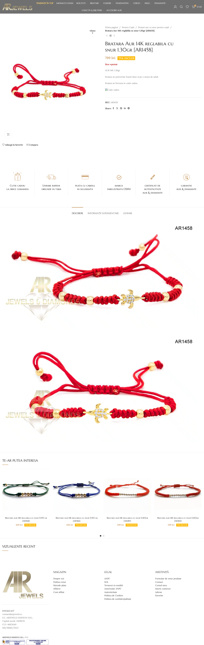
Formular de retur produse (168, 578)
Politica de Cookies (113, 595)
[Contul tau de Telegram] (129, 108)
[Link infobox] (17, 181)
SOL (106, 582)
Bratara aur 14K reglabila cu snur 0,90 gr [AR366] (77, 519)
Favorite (159, 595)
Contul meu (161, 585)
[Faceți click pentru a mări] (8, 134)
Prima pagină (111, 27)
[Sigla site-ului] (17, 6)
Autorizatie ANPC (112, 588)
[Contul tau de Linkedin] (125, 108)
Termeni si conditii (113, 585)
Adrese (158, 592)
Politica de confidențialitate (117, 598)
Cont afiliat (58, 592)
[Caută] (181, 7)
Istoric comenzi (162, 588)
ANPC (107, 578)
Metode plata (59, 585)
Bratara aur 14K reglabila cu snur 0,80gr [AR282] (178, 519)
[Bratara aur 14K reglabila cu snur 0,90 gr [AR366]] (76, 491)
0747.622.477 (8, 611)
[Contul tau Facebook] (113, 108)
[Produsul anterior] (107, 36)
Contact (159, 582)
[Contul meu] (175, 7)
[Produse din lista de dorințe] (187, 7)
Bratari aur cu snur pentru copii (153, 27)
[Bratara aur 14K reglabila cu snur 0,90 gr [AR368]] (26, 491)
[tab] (77, 211)
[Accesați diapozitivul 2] (103, 536)
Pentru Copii (128, 27)
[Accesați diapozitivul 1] (100, 536)
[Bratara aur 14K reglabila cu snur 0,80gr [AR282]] (178, 491)
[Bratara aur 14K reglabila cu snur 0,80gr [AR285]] (127, 491)
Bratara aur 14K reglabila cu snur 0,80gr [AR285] (127, 519)
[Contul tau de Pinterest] (121, 108)
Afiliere (57, 588)
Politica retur (59, 582)
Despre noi (58, 578)
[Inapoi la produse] (110, 36)
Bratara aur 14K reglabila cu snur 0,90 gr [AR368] (26, 519)
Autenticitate (110, 592)
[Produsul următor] (114, 36)
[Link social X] (117, 108)
